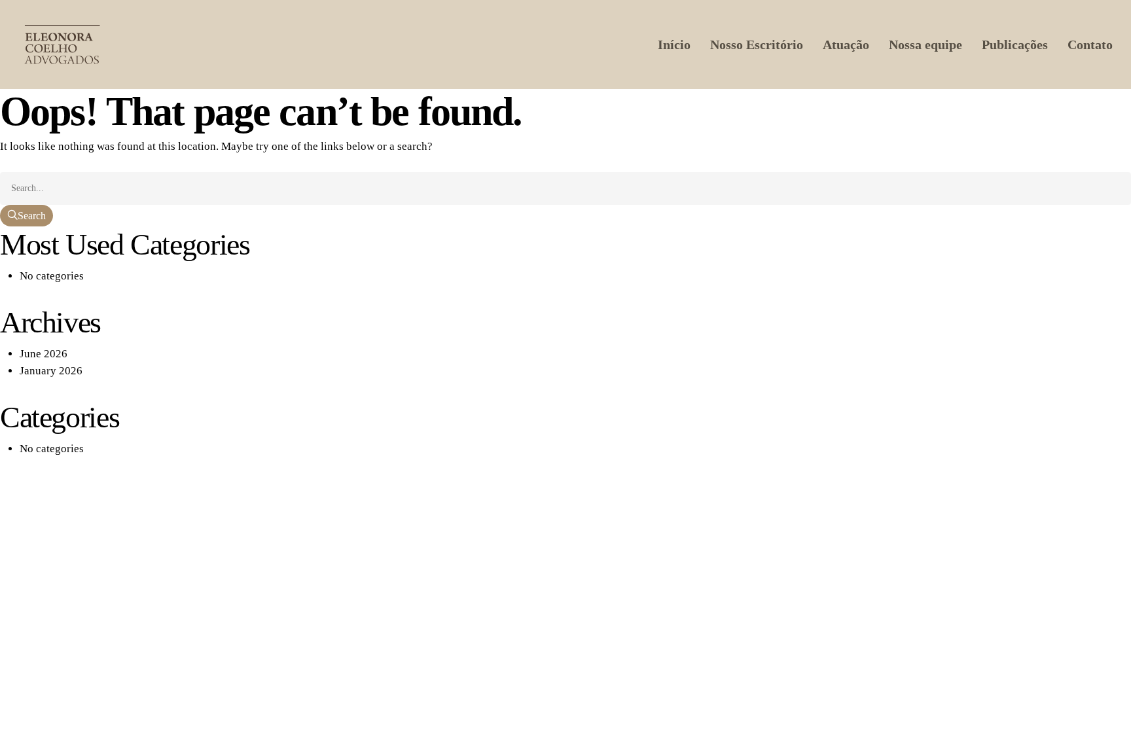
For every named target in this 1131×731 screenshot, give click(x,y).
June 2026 (43, 354)
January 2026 (51, 371)
